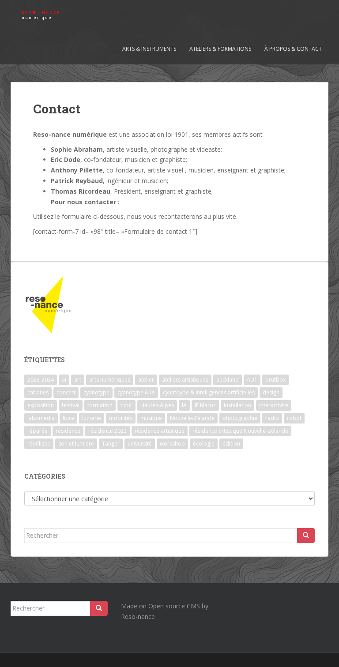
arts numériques (109, 379)
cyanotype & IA (136, 392)
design (271, 392)
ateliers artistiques (185, 379)
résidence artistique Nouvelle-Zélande (240, 431)
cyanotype (96, 392)
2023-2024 (40, 379)
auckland (227, 379)
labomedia (41, 418)
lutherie (91, 418)
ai (64, 379)
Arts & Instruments (149, 48)
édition (231, 443)
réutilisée (38, 443)
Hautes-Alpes (157, 405)
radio (272, 418)
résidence (68, 431)
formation (100, 405)
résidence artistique (160, 431)
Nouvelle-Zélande (192, 418)
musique (151, 418)
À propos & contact (293, 48)
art (77, 379)
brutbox (275, 379)
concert (65, 392)
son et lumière (76, 443)
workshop (172, 443)
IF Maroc (205, 405)
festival (70, 405)
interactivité (273, 405)
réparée (37, 431)
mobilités (120, 418)
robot (294, 418)
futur (126, 405)
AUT (252, 379)
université (140, 443)
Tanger (111, 443)
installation (237, 405)
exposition (40, 405)
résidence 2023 (107, 431)
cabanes (38, 392)
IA (184, 405)
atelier (146, 379)
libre (68, 418)
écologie (204, 443)
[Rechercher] (306, 535)
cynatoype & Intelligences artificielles (209, 392)
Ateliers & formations (220, 48)
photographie (239, 418)
